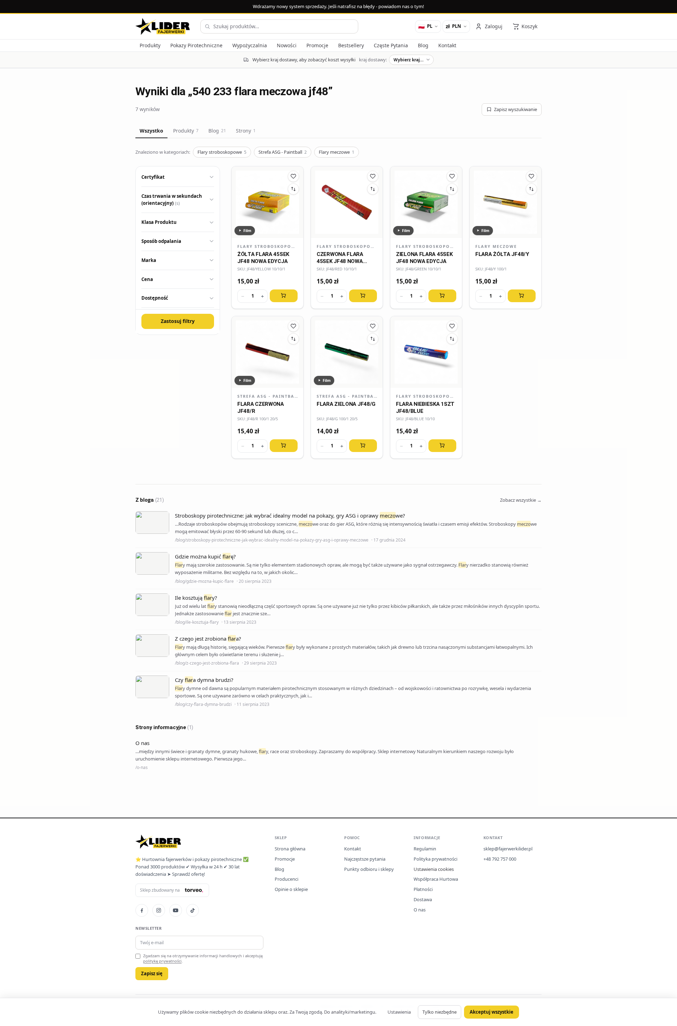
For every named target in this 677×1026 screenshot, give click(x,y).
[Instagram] (158, 910)
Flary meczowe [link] (496, 246)
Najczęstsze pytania (364, 859)
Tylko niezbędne (439, 1012)
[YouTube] (175, 910)
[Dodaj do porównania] (293, 189)
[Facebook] (141, 910)
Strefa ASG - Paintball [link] (267, 396)
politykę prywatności (162, 961)
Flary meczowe (336, 152)
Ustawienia (399, 1012)
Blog (217, 130)
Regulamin (425, 848)
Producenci (286, 879)
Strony (246, 130)
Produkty (186, 130)
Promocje (285, 859)
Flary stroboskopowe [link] (267, 246)
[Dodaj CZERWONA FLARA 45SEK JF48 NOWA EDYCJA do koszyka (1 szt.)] (363, 295)
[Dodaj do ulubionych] (293, 176)
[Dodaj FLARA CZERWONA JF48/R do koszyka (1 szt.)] (284, 445)
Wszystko (151, 130)
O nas (420, 909)
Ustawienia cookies (434, 869)
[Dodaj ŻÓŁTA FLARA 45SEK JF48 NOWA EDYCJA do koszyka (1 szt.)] (284, 295)
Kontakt (352, 848)
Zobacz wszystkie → (521, 500)
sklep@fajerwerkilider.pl (507, 848)
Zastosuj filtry (178, 321)
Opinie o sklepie (291, 889)
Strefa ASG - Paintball (282, 152)
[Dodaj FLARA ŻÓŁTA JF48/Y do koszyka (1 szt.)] (522, 295)
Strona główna (290, 848)
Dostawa (423, 899)
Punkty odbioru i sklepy (369, 869)
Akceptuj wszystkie (491, 1012)
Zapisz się (152, 973)
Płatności (423, 889)
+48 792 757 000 (499, 859)
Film (247, 230)
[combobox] (279, 26)
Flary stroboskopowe (221, 152)
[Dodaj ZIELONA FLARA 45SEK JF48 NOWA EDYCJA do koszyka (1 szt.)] (442, 295)
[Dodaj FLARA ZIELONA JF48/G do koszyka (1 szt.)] (363, 445)
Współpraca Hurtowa (436, 879)
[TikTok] (192, 910)
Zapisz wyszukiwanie (515, 109)
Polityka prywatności (435, 859)
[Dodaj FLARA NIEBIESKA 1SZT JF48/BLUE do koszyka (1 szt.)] (442, 445)
